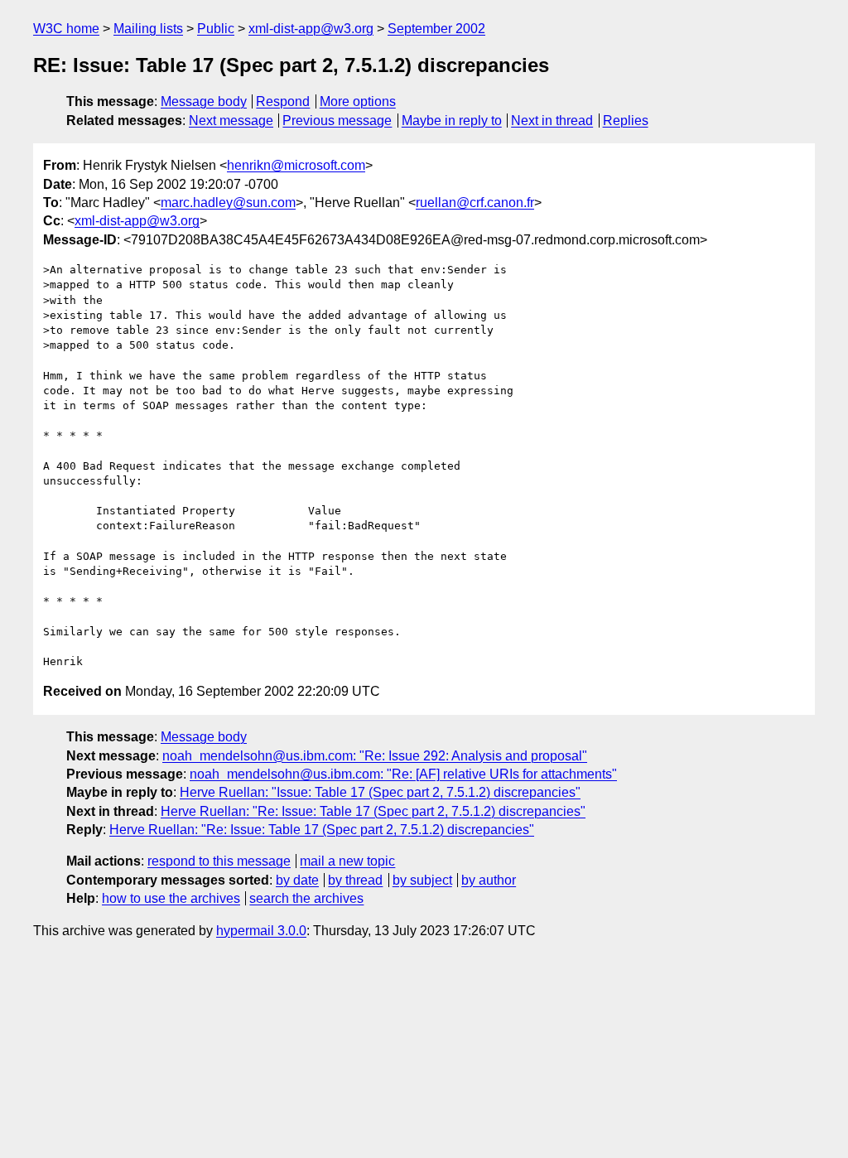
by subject (422, 880)
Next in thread (552, 120)
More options (358, 101)
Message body (204, 101)
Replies (625, 120)
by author (488, 880)
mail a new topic (347, 861)
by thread (355, 880)
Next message (231, 120)
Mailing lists (148, 29)
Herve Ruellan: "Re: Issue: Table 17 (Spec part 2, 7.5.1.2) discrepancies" (373, 811)
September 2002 (436, 29)
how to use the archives (171, 898)
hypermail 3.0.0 (261, 931)
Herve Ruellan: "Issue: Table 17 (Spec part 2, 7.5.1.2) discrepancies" (380, 792)
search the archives (306, 898)
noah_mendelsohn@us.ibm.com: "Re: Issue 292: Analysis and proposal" (374, 756)
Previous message (337, 120)
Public (215, 29)
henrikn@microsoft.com (296, 165)
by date (297, 880)
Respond (283, 101)
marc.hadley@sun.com (228, 202)
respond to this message (219, 861)
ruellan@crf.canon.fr (475, 202)
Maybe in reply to (452, 120)
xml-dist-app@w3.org (310, 29)
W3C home (66, 29)
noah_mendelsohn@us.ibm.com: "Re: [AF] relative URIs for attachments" (403, 774)
